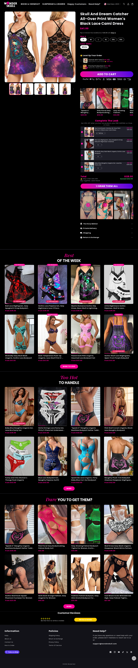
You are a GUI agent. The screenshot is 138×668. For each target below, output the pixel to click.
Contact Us (9, 642)
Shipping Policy (54, 635)
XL (106, 39)
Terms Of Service (55, 645)
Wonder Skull (71, 664)
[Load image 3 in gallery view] (40, 89)
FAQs (6, 635)
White (84, 47)
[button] (124, 4)
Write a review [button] (85, 620)
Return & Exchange (56, 639)
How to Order (9, 645)
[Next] (130, 205)
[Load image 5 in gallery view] (65, 89)
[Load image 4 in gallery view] (52, 89)
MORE (69, 488)
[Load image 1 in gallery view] (15, 89)
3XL (120, 39)
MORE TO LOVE (69, 366)
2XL (113, 39)
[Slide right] (73, 89)
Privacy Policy (54, 642)
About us (8, 639)
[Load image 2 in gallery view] (27, 89)
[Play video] (88, 205)
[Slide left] (7, 89)
